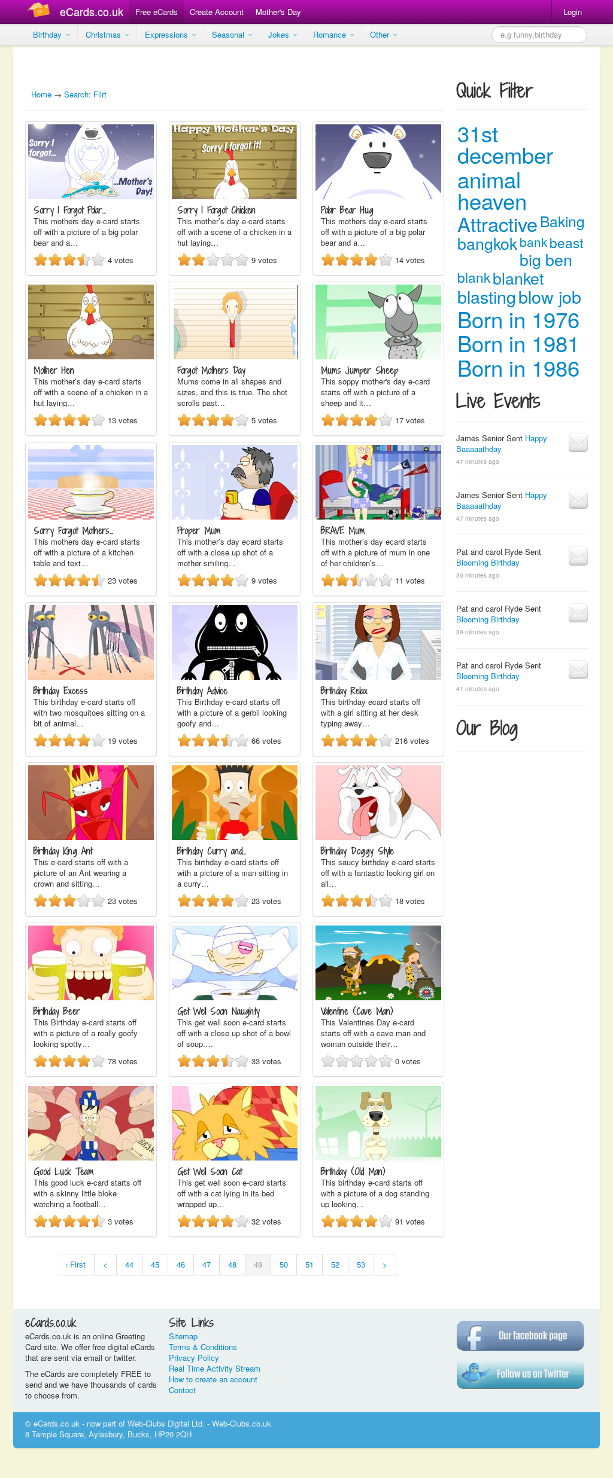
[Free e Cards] (41, 11)
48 (232, 1264)
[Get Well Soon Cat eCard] (235, 1157)
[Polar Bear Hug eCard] (378, 195)
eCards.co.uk (91, 11)
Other (381, 34)
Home (41, 94)
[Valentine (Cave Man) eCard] (378, 997)
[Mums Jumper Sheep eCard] (378, 356)
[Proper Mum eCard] (235, 516)
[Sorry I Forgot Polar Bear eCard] (91, 195)
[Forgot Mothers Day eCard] (235, 356)
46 (181, 1264)
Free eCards (156, 11)
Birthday (48, 34)
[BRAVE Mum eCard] (378, 516)
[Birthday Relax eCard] (378, 676)
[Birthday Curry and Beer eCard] (235, 836)
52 (335, 1264)
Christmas (104, 34)
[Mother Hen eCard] (91, 356)
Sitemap (183, 1336)
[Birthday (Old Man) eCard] (378, 1157)
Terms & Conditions (203, 1346)
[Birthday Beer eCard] (91, 997)
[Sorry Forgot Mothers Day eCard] (91, 516)
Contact (182, 1389)
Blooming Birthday (488, 562)
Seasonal (229, 34)
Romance (330, 34)
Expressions (167, 34)
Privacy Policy (194, 1357)
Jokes (280, 34)
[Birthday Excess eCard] (91, 676)
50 (284, 1264)
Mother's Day (278, 11)
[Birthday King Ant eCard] (91, 836)
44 (129, 1264)
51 (309, 1264)
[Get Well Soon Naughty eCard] (235, 997)
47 (206, 1264)
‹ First (75, 1264)
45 (155, 1264)
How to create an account (213, 1379)
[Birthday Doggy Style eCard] (378, 836)
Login (572, 11)
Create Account (217, 11)
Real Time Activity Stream (214, 1368)
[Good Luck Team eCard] (91, 1157)
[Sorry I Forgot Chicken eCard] (235, 195)
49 (258, 1264)
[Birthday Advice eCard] (235, 676)
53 (361, 1264)
